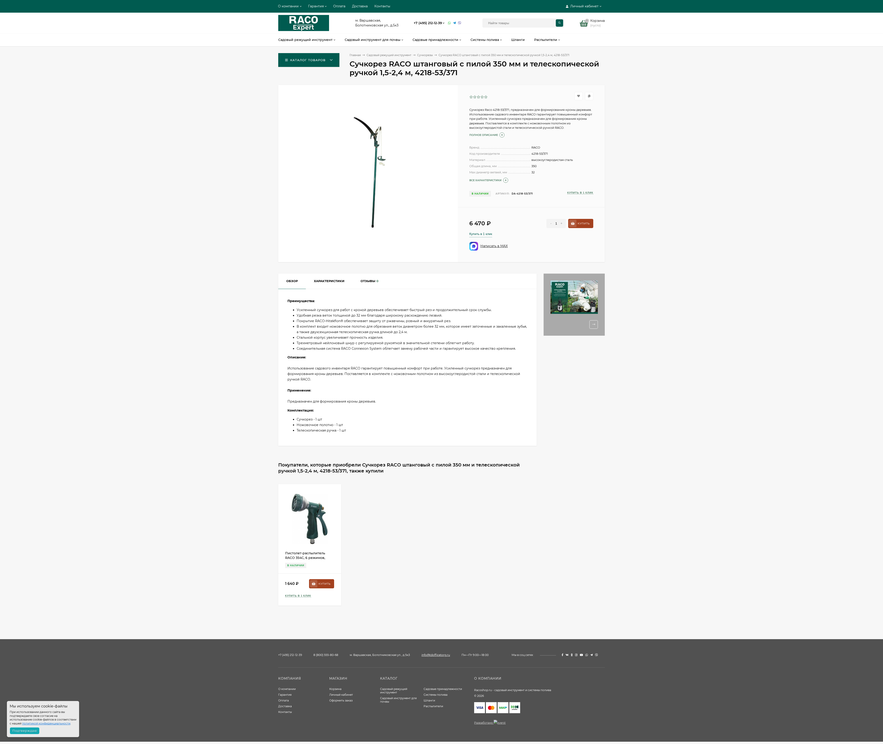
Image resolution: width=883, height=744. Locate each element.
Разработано (484, 722)
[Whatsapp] (449, 23)
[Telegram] (454, 23)
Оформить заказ (341, 700)
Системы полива (435, 694)
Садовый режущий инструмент (393, 690)
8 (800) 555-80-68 (325, 655)
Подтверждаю (24, 731)
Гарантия (316, 6)
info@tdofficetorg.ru (435, 655)
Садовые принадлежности (443, 689)
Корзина (335, 689)
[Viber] (459, 23)
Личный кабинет (341, 694)
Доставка (360, 6)
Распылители (433, 706)
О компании (288, 6)
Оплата (339, 6)
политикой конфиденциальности (46, 723)
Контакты (382, 6)
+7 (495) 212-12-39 (428, 23)
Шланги (429, 700)
